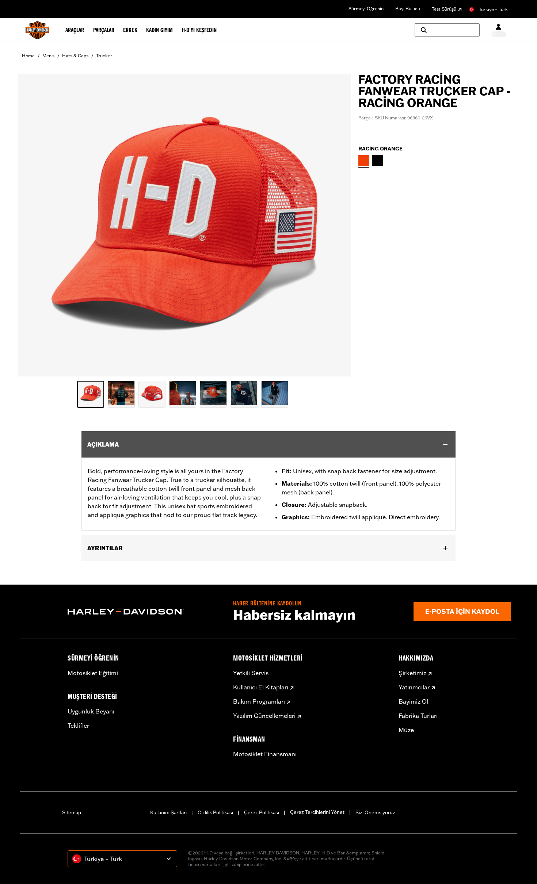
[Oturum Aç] (498, 30)
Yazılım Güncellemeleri (264, 715)
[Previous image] (33, 225)
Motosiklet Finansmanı (265, 754)
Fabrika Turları (418, 715)
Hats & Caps (75, 55)
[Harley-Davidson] (145, 612)
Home (28, 55)
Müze (406, 730)
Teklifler (78, 725)
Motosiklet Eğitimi (93, 673)
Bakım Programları (259, 701)
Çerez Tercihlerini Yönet (317, 812)
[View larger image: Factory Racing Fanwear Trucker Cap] (184, 224)
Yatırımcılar (414, 687)
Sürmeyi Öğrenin (366, 8)
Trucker (104, 55)
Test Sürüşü (444, 9)
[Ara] (447, 30)
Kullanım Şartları (168, 812)
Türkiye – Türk (493, 9)
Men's (48, 55)
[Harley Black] (377, 160)
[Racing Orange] (363, 160)
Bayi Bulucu (407, 8)
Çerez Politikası (261, 812)
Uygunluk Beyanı (91, 711)
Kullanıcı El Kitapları (260, 687)
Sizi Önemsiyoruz (375, 812)
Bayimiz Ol (413, 701)
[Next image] (336, 225)
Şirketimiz (412, 673)
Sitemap (71, 812)
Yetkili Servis (250, 673)
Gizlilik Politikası (215, 812)
